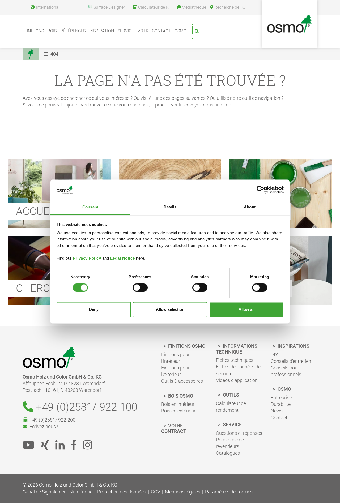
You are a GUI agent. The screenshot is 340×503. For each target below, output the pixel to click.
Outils (230, 395)
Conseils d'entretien (291, 361)
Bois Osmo (180, 396)
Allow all (246, 309)
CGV (155, 492)
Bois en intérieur (177, 404)
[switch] (140, 287)
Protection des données (121, 492)
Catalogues (228, 453)
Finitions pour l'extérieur (175, 371)
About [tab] (250, 207)
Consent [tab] (90, 207)
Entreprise (281, 397)
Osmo (180, 30)
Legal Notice (122, 258)
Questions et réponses (239, 433)
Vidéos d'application (237, 380)
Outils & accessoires (182, 381)
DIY (274, 354)
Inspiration (101, 30)
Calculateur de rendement (231, 407)
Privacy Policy (87, 258)
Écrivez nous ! (42, 426)
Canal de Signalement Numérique (57, 492)
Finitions (34, 30)
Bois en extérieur (178, 411)
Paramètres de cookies (229, 492)
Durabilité (281, 404)
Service (126, 30)
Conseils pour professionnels (286, 371)
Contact (279, 417)
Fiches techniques (234, 360)
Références (73, 30)
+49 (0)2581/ (85, 407)
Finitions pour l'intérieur (175, 358)
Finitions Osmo (186, 346)
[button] (51, 54)
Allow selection (170, 309)
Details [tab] (170, 207)
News (277, 411)
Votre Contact (154, 30)
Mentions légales (182, 492)
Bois (52, 30)
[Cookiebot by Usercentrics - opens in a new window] (260, 190)
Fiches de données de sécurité (238, 370)
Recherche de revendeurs (230, 443)
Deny (94, 309)
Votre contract (173, 428)
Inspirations (293, 346)
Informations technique (236, 349)
